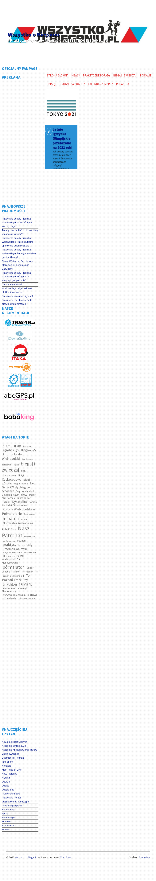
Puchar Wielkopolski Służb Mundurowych (13, 559)
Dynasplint (19, 502)
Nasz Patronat (15, 532)
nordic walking (9, 541)
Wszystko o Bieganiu (33, 34)
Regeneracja (8, 809)
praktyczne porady (18, 544)
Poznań (21, 540)
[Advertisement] (23, 140)
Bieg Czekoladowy (13, 477)
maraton (11, 518)
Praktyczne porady (96, 75)
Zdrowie (6, 829)
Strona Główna (57, 75)
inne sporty (7, 762)
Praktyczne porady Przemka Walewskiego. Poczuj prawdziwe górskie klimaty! (19, 253)
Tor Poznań (27, 571)
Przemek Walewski (15, 549)
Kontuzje (6, 765)
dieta (24, 494)
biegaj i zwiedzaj (18, 467)
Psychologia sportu (12, 805)
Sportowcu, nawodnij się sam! (17, 296)
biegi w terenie (21, 483)
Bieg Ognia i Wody (18, 485)
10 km (16, 446)
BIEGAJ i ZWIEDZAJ (125, 75)
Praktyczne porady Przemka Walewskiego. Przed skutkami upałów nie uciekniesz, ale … (17, 242)
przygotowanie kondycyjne (15, 801)
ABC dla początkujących (14, 742)
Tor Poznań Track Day (16, 577)
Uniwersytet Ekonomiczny (15, 590)
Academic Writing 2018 (14, 746)
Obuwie (6, 781)
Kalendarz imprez (100, 84)
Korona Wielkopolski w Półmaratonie (18, 511)
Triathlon (6, 821)
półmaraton (14, 567)
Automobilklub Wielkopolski (12, 456)
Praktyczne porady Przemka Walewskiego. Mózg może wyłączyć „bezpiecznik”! (16, 277)
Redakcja (122, 84)
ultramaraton (9, 588)
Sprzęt (5, 813)
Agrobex (27, 446)
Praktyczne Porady (11, 797)
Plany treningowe (11, 793)
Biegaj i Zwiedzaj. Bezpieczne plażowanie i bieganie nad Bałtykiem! (17, 265)
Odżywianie (8, 789)
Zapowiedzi (8, 825)
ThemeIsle (144, 857)
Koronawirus (29, 514)
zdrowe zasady (27, 598)
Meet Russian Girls (11, 769)
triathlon (10, 584)
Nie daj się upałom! (12, 284)
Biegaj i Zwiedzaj (11, 754)
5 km (6, 445)
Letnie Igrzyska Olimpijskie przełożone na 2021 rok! (62, 138)
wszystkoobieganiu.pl (14, 595)
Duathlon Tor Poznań (13, 758)
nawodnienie (29, 536)
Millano (24, 519)
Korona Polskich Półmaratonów (19, 503)
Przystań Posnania (12, 552)
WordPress (65, 857)
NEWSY (6, 777)
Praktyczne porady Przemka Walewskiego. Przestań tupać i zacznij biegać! (17, 222)
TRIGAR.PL (25, 584)
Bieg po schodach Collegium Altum (18, 493)
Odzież (5, 785)
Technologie (8, 817)
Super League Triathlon (17, 569)
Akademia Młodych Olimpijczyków (19, 750)
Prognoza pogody (72, 84)
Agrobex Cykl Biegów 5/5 (19, 450)
